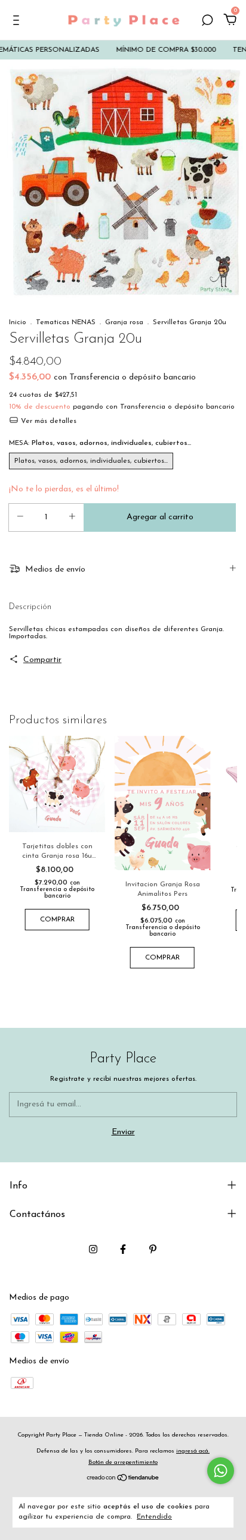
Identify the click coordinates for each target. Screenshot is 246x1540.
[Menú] (18, 21)
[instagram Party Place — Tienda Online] (93, 1249)
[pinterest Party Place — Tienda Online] (153, 1249)
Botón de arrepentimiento (123, 1462)
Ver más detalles (47, 421)
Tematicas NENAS (66, 322)
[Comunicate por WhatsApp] (220, 1470)
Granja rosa (124, 322)
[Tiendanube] (123, 1479)
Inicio (17, 322)
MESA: (100, 443)
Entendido (154, 1516)
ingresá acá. (193, 1451)
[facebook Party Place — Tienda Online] (123, 1249)
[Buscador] (207, 21)
